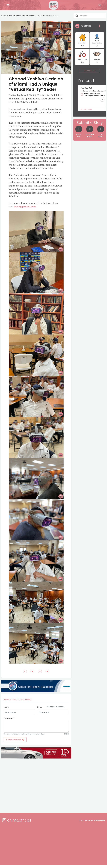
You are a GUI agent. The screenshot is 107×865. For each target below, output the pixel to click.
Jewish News (15, 15)
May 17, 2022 (53, 15)
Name (7, 707)
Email (50, 707)
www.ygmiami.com (25, 206)
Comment (9, 718)
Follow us (92, 820)
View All (89, 71)
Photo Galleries (37, 15)
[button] (102, 99)
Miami (25, 15)
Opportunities (86, 109)
